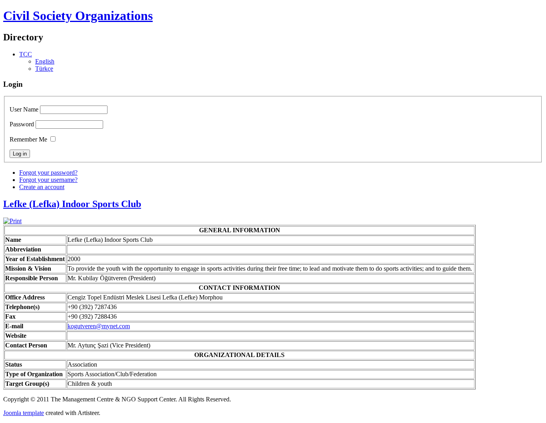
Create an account (41, 187)
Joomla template (23, 412)
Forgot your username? (48, 179)
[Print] (12, 220)
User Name (24, 109)
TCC (25, 54)
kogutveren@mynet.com (99, 326)
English (44, 61)
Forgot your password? (48, 172)
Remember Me (28, 139)
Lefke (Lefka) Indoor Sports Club (72, 204)
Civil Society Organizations (78, 15)
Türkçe (44, 68)
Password (22, 124)
